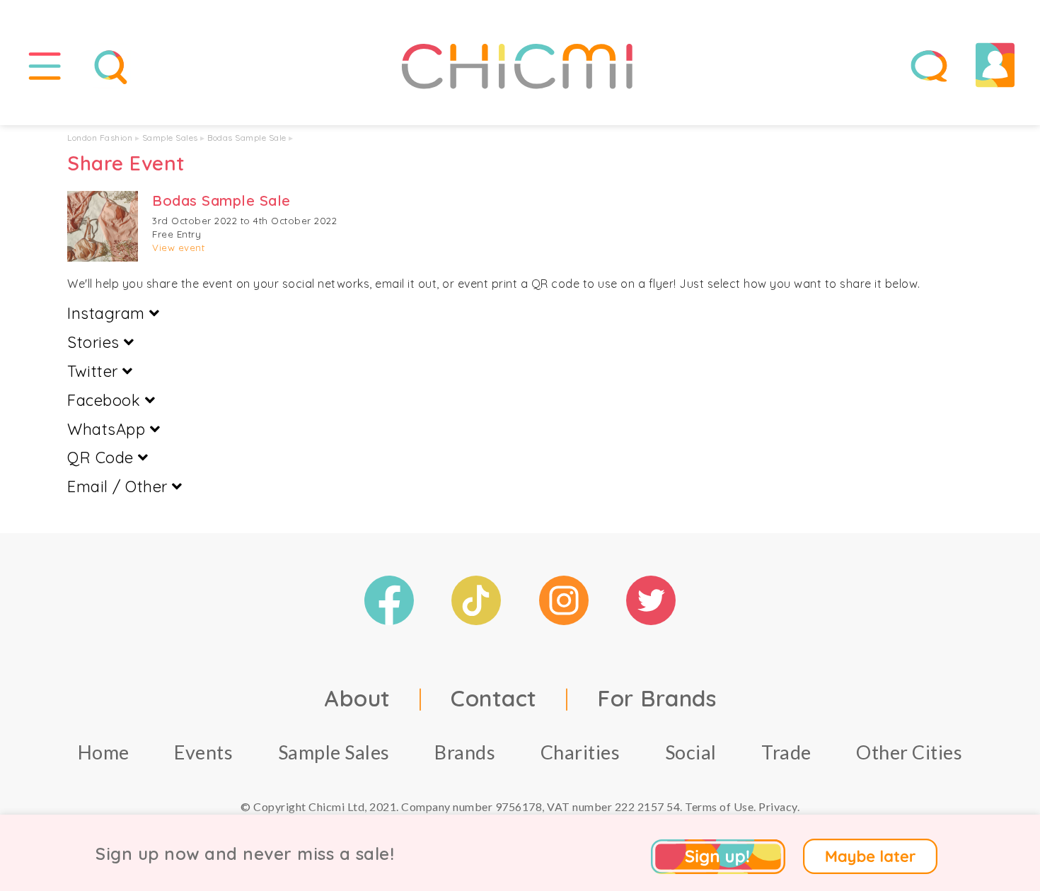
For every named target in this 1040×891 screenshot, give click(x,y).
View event (178, 247)
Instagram (108, 313)
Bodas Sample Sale (247, 137)
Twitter (94, 371)
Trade (786, 752)
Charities (580, 752)
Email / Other (119, 486)
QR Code (102, 457)
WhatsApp (108, 429)
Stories (95, 342)
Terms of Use (719, 806)
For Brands (656, 698)
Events (203, 752)
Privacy (777, 806)
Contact (494, 698)
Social (691, 752)
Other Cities (909, 752)
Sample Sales (170, 137)
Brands (464, 752)
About (357, 698)
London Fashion (99, 137)
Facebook (106, 400)
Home (103, 752)
